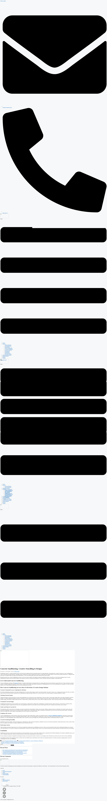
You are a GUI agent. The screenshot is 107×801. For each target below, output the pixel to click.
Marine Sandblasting (8, 347)
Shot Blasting (7, 346)
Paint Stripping (7, 498)
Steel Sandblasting (8, 345)
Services (4, 343)
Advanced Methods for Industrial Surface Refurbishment (13, 751)
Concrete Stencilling (8, 495)
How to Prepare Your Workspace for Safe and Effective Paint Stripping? (15, 749)
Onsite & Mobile (6, 356)
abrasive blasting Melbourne (25, 740)
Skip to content (3, 0)
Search (1, 744)
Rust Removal (7, 496)
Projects (4, 357)
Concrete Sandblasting (9, 494)
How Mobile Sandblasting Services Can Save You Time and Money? (15, 750)
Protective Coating (8, 499)
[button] (53, 280)
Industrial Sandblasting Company (11, 740)
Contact (4, 358)
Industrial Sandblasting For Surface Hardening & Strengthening (12, 741)
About (4, 342)
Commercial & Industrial (7, 355)
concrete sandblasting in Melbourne (36, 740)
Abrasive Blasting (8, 344)
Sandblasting (7, 497)
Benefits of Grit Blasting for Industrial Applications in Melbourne (12, 743)
